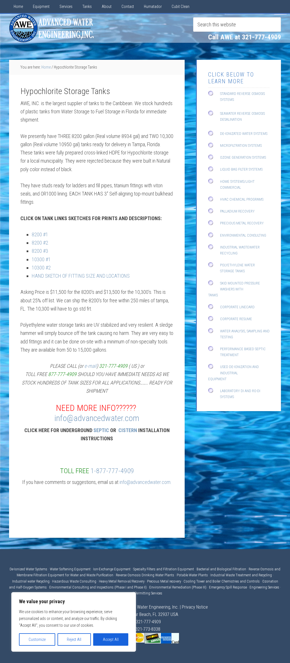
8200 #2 (40, 243)
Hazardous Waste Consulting (74, 581)
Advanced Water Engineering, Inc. (148, 607)
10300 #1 (41, 259)
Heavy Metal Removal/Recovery (121, 581)
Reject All (74, 639)
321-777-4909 (148, 621)
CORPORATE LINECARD (237, 307)
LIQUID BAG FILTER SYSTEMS (241, 169)
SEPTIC (101, 430)
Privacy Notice (195, 607)
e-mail (90, 366)
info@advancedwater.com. (146, 482)
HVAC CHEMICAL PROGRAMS (241, 199)
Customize (37, 639)
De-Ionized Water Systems (29, 569)
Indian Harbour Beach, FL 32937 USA (145, 614)
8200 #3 (40, 251)
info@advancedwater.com (96, 418)
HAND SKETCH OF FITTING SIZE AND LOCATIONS (81, 276)
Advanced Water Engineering (51, 28)
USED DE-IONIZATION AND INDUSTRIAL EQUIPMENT (233, 373)
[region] (73, 622)
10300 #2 (41, 268)
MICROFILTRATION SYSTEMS (241, 145)
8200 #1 (40, 234)
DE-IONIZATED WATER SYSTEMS (243, 133)
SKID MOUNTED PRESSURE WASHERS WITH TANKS (234, 289)
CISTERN (127, 430)
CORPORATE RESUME (236, 319)
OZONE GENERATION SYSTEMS (243, 157)
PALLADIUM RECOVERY (237, 211)
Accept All (111, 639)
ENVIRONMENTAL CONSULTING (243, 235)
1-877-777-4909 (112, 471)
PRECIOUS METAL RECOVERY (242, 223)
